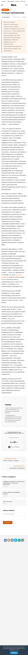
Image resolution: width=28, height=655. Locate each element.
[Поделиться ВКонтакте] (5, 540)
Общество (5, 9)
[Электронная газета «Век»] (14, 5)
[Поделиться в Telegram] (15, 540)
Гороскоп (23, 1)
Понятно (14, 652)
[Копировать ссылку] (22, 540)
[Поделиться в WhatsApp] (19, 540)
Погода (17, 1)
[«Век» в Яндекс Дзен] (14, 442)
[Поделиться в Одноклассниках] (8, 540)
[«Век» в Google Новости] (14, 437)
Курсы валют (11, 1)
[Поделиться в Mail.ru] (12, 540)
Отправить (7, 522)
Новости (4, 1)
